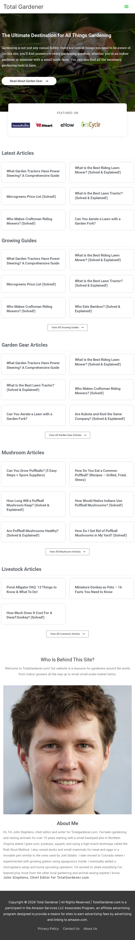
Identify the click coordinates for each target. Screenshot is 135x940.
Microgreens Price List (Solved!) (31, 197)
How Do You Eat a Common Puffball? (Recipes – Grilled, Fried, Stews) (101, 475)
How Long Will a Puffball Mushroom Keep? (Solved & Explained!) (28, 505)
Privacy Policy (48, 929)
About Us (90, 929)
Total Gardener (23, 6)
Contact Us (71, 929)
